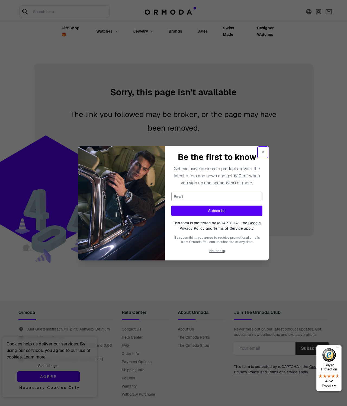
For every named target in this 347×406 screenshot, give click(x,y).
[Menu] (338, 348)
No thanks (217, 251)
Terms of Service (228, 228)
